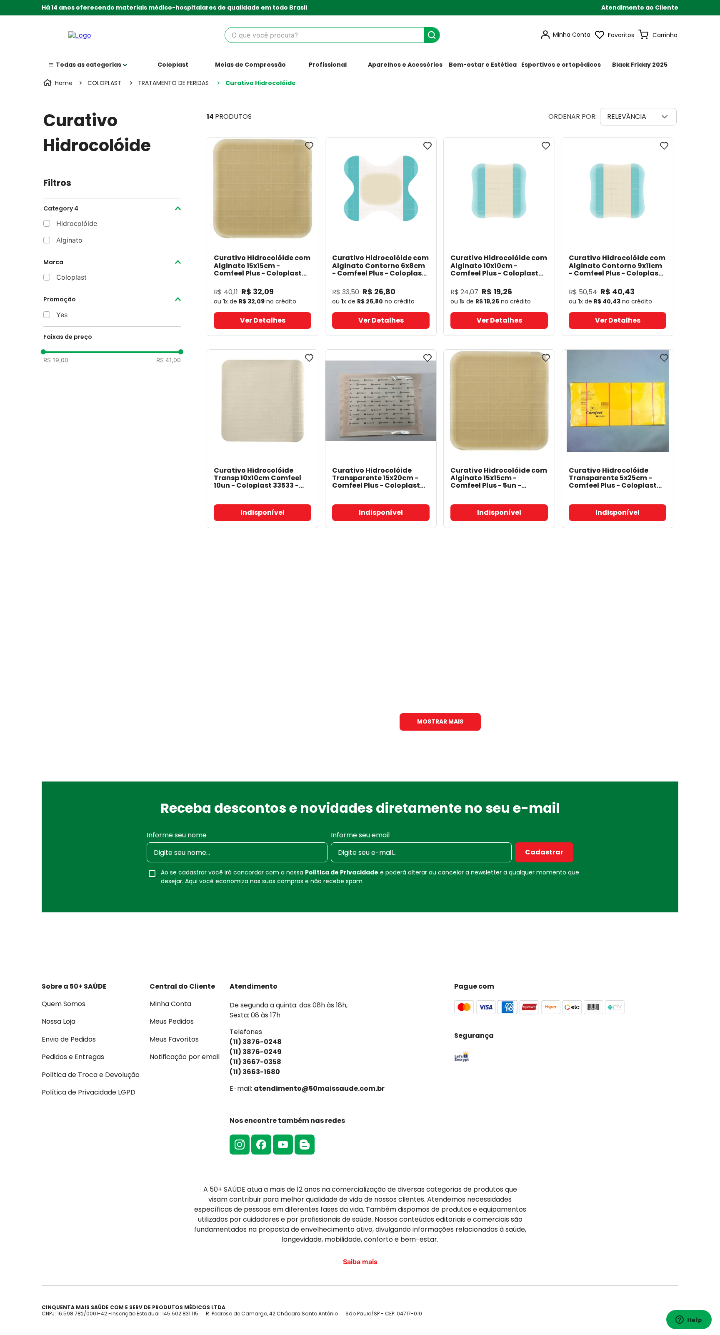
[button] (639, 7)
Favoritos (621, 35)
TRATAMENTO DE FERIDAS (173, 83)
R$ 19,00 (55, 360)
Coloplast (71, 277)
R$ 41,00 (168, 360)
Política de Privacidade (341, 872)
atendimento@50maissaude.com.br (319, 1088)
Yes (62, 315)
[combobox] (332, 35)
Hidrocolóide (76, 223)
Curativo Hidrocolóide (260, 83)
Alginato (69, 240)
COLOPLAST (104, 83)
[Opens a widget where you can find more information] (689, 1320)
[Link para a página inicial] (58, 83)
